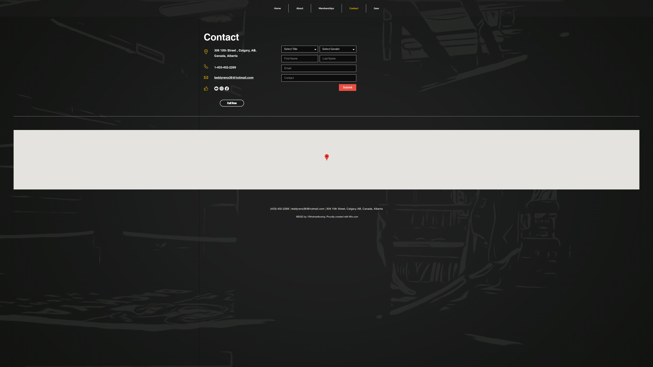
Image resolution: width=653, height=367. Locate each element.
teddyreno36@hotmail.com (234, 77)
